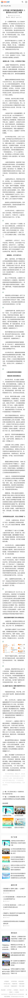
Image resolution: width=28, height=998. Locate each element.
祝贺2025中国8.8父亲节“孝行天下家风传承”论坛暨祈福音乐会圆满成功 (18, 867)
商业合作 (22, 990)
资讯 (10, 5)
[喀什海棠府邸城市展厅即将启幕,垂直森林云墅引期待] (6, 955)
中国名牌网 (21, 981)
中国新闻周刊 (14, 986)
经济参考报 (14, 981)
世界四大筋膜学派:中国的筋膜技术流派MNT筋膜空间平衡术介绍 (18, 971)
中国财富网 (21, 983)
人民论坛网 (6, 986)
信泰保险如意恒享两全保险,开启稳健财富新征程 (14, 922)
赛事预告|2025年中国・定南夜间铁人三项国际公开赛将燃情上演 (18, 947)
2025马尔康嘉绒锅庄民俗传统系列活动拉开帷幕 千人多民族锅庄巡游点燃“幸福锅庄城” (18, 859)
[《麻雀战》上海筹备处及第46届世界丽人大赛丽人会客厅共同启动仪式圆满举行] (6, 939)
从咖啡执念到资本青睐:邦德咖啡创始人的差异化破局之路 (18, 843)
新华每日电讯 (7, 983)
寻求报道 (15, 990)
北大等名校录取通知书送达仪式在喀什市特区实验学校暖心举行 (18, 851)
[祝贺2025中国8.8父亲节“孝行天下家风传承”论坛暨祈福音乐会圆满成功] (19, 822)
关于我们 (9, 990)
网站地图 (3, 990)
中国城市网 (14, 983)
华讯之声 (10, 2)
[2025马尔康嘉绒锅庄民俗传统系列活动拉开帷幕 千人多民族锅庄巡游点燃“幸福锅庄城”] (7, 822)
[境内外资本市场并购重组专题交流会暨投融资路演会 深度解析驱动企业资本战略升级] (6, 876)
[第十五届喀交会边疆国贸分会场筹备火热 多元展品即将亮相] (6, 963)
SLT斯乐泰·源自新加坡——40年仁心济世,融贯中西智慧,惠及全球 (14, 906)
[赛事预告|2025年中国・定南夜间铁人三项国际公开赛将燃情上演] (6, 947)
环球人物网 (21, 986)
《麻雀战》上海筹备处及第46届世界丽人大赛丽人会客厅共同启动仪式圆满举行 (18, 939)
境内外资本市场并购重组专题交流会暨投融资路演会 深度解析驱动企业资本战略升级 (18, 876)
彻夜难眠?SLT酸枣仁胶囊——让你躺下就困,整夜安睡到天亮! (14, 890)
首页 (2, 5)
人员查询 (16, 992)
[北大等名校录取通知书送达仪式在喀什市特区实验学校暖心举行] (19, 810)
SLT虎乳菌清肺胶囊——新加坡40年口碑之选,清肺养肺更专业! (14, 898)
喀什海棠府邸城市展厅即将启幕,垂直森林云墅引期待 (18, 954)
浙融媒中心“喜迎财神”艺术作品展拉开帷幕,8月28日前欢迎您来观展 (14, 914)
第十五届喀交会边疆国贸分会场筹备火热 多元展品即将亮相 (18, 963)
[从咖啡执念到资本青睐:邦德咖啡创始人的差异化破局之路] (7, 810)
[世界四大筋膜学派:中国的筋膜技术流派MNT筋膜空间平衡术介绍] (6, 971)
